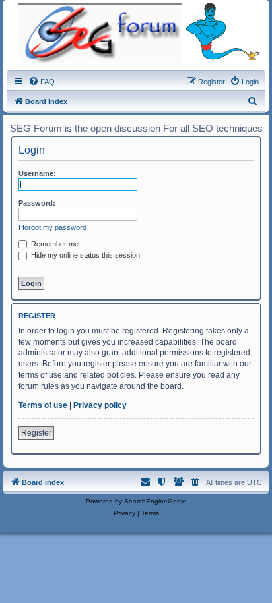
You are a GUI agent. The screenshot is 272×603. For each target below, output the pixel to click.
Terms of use (42, 405)
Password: (36, 203)
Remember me (54, 244)
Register (36, 433)
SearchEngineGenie (155, 501)
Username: (37, 173)
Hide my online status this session (84, 255)
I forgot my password (52, 227)
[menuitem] (41, 82)
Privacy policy (100, 405)
